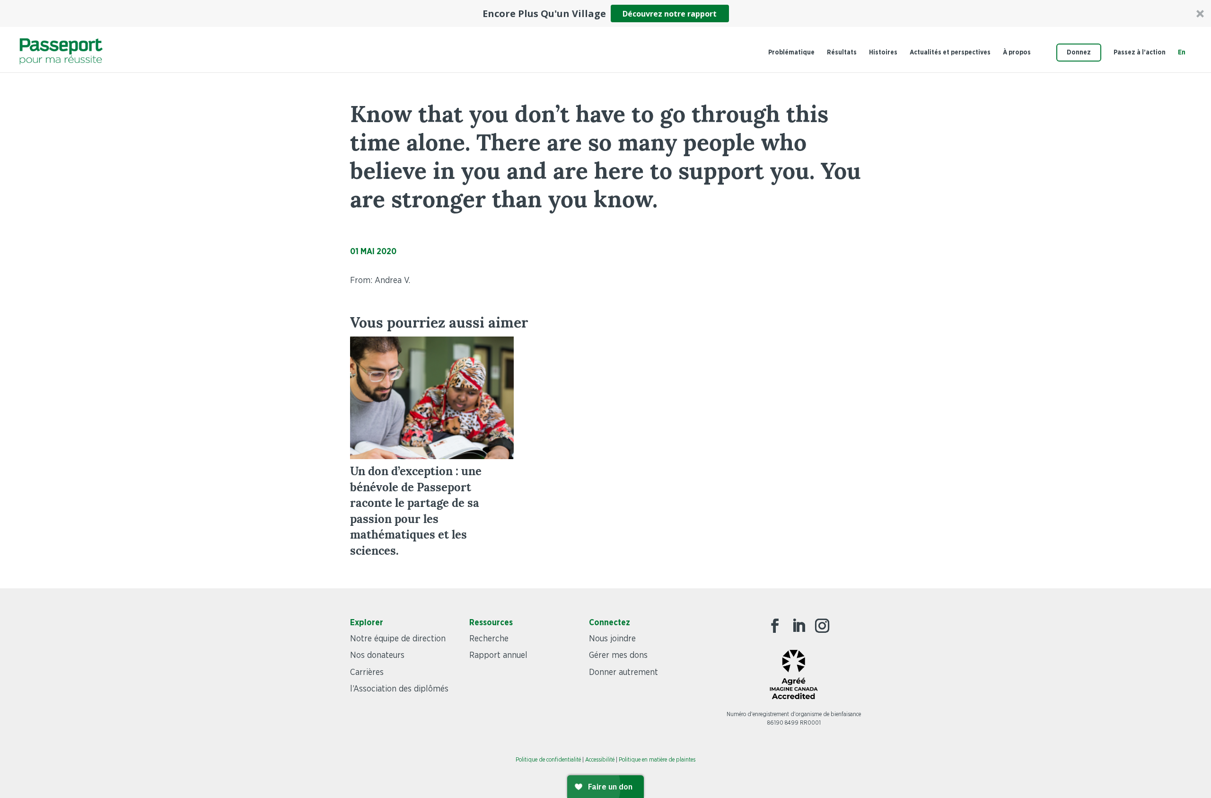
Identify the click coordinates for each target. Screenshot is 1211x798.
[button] (605, 13)
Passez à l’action (1140, 52)
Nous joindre (612, 639)
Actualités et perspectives (950, 52)
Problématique (791, 52)
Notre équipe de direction (398, 639)
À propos (1017, 52)
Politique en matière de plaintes (657, 760)
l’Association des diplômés (399, 689)
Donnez (1079, 52)
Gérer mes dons (618, 655)
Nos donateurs (377, 655)
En (1181, 52)
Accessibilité (599, 760)
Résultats (842, 52)
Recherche (489, 639)
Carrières (367, 672)
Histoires (883, 52)
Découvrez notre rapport (670, 14)
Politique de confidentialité (548, 760)
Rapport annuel (498, 655)
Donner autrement (623, 672)
